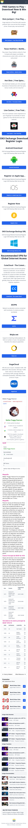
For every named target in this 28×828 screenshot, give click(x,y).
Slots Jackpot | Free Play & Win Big (14, 19)
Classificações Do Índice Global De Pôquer (18, 784)
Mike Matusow (19, 674)
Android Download (14, 148)
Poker (13, 730)
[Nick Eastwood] (5, 804)
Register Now (14, 203)
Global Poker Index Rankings (15, 789)
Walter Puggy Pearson (14, 420)
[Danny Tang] (5, 788)
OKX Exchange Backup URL (14, 231)
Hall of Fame (12, 779)
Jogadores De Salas (14, 805)
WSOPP (11, 794)
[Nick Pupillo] (5, 783)
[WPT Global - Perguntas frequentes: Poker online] (5, 734)
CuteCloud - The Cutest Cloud (14, 265)
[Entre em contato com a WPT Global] (5, 719)
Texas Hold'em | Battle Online (14, 49)
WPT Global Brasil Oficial (19, 823)
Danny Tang (24, 789)
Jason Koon (15, 794)
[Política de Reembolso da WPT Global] (5, 724)
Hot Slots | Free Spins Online (14, 80)
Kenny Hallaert (8, 674)
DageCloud (14, 364)
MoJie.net (14, 334)
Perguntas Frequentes (20, 730)
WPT (10, 730)
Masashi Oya (21, 794)
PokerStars (12, 800)
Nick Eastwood (21, 805)
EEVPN (14, 305)
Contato (10, 720)
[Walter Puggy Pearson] (5, 778)
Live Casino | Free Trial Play (14, 110)
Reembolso (11, 725)
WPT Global (16, 720)
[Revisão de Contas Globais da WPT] (5, 729)
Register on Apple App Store (14, 176)
